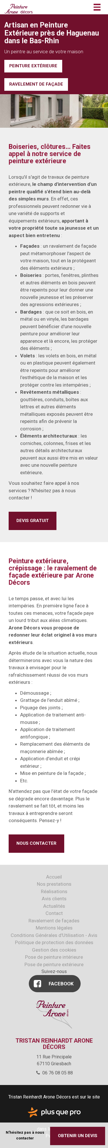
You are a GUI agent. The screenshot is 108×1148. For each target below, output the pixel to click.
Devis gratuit (32, 520)
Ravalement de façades (54, 920)
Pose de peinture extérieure (54, 964)
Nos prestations (54, 884)
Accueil (54, 877)
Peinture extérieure (33, 65)
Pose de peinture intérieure (54, 957)
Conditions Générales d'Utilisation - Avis (54, 935)
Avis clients (54, 898)
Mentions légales (54, 928)
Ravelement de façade (36, 84)
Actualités (54, 906)
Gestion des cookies (54, 950)
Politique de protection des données (54, 942)
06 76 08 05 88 (57, 1073)
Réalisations (54, 891)
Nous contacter (36, 843)
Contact (54, 913)
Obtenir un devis (77, 1135)
